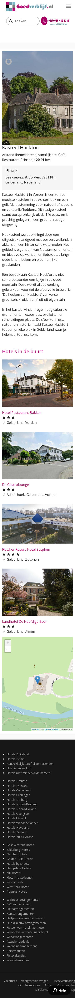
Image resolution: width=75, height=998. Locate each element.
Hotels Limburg (17, 800)
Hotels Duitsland (18, 754)
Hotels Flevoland (18, 828)
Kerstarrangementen (21, 914)
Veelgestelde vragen (34, 981)
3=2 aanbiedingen (18, 904)
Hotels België (16, 759)
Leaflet (35, 729)
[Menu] (68, 6)
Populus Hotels (17, 891)
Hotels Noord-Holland (21, 809)
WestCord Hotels (18, 887)
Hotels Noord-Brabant (22, 804)
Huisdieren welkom (19, 768)
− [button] (7, 649)
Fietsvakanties (16, 955)
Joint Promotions (29, 985)
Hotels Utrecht (16, 818)
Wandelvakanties (18, 960)
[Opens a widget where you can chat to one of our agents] (59, 991)
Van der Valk (15, 882)
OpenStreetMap (51, 729)
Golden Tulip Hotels (20, 859)
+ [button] (7, 642)
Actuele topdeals (18, 941)
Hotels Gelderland (19, 790)
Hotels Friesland (17, 786)
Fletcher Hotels (17, 854)
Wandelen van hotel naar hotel (27, 932)
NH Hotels (14, 873)
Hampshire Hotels (19, 868)
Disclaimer (42, 990)
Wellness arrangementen (23, 900)
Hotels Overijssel (18, 814)
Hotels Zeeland (17, 832)
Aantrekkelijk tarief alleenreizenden (30, 764)
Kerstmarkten (16, 951)
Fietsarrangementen (20, 909)
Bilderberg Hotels (18, 850)
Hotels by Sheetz (18, 864)
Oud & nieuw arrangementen (26, 923)
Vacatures (10, 981)
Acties (49, 985)
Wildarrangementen (20, 937)
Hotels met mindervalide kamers (28, 773)
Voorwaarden (66, 985)
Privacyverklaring (63, 981)
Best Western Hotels (21, 845)
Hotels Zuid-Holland (20, 837)
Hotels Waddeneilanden (23, 823)
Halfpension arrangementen (25, 918)
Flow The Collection (20, 877)
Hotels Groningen (18, 795)
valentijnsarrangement (22, 946)
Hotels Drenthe (17, 781)
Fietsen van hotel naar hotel (25, 927)
